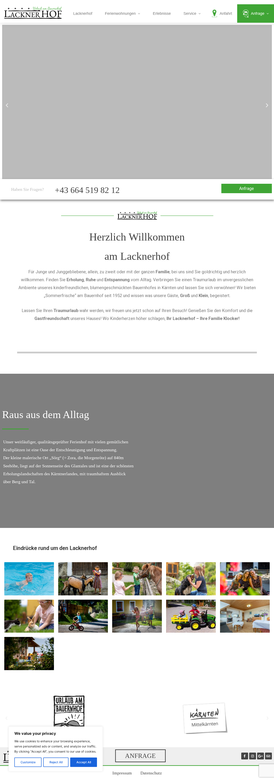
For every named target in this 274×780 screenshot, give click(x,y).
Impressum (122, 773)
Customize (28, 762)
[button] (7, 105)
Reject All (56, 762)
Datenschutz (151, 773)
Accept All (83, 762)
